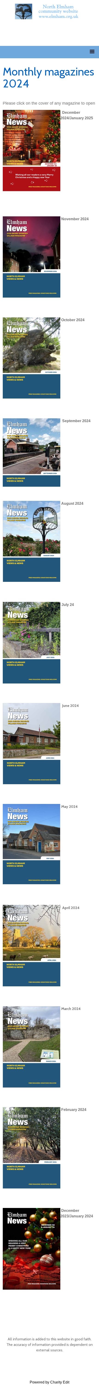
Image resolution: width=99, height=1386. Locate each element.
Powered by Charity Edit (49, 1382)
